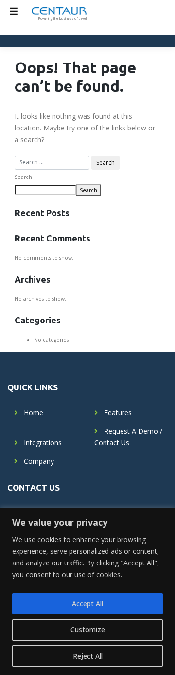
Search (23, 177)
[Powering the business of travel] (59, 10)
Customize (87, 629)
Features (118, 412)
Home (33, 412)
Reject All (88, 655)
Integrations (43, 442)
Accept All (87, 603)
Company (39, 461)
